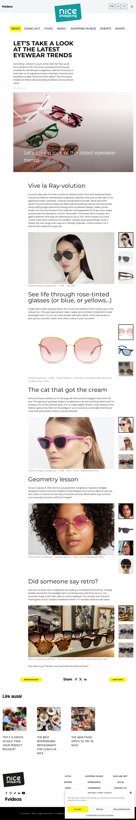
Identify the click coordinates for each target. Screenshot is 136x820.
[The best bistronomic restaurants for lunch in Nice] (49, 719)
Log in (120, 782)
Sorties (68, 782)
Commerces (94, 788)
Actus (68, 776)
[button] (130, 792)
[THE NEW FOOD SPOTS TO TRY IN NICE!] (83, 719)
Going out (32, 28)
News (15, 28)
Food (48, 28)
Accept (77, 809)
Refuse (99, 809)
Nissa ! (61, 28)
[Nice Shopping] (68, 6)
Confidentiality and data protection (100, 815)
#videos (7, 6)
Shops (120, 28)
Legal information (45, 813)
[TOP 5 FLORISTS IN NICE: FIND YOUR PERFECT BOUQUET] (14, 719)
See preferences (121, 809)
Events (105, 28)
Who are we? (120, 776)
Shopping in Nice (83, 28)
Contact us (120, 788)
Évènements (94, 782)
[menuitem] (125, 240)
